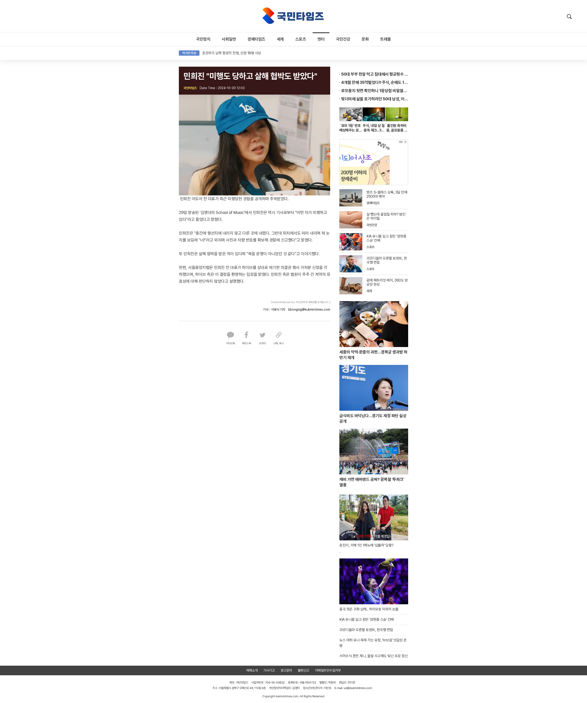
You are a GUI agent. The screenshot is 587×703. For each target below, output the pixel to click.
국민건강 (343, 39)
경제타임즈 (256, 39)
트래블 (385, 39)
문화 (365, 39)
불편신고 (303, 670)
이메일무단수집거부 (328, 670)
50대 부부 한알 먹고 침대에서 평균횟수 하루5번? (374, 74)
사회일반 (229, 39)
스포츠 (300, 39)
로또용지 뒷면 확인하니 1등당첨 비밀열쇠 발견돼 (374, 90)
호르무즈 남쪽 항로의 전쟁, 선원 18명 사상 (231, 53)
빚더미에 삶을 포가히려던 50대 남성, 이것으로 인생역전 (374, 98)
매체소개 (252, 670)
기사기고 (269, 670)
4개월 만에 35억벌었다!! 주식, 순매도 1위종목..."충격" (374, 82)
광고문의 (286, 670)
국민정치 (203, 39)
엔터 (320, 39)
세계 (280, 39)
